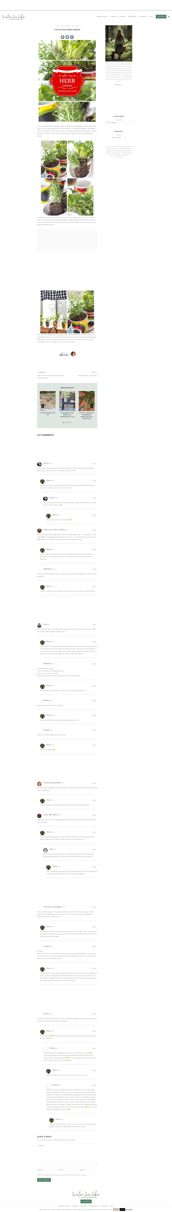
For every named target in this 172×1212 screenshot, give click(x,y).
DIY (62, 26)
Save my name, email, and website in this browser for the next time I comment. (63, 1175)
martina (46, 730)
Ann (45, 624)
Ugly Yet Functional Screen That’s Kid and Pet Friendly (50, 375)
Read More (129, 1209)
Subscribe (161, 16)
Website (82, 1170)
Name (40, 1170)
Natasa (46, 463)
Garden (67, 26)
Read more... (119, 84)
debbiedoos (47, 569)
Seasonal (104, 1206)
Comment (42, 1145)
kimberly (46, 663)
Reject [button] (122, 1209)
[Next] (91, 406)
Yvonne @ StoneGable (52, 783)
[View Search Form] (168, 16)
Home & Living (64, 1206)
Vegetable (75, 26)
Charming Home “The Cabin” (87, 374)
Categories (119, 119)
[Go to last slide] (42, 406)
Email (61, 1170)
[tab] (63, 422)
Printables (93, 1206)
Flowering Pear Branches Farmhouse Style (67, 414)
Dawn (48, 480)
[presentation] (48, 401)
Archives (118, 135)
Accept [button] (116, 1209)
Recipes (84, 1206)
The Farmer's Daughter (52, 907)
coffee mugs (78, 126)
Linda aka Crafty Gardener (54, 529)
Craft (57, 26)
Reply (94, 463)
